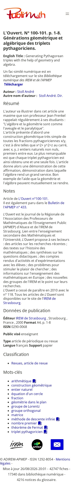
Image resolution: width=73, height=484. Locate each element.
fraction (17, 398)
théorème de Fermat (27, 427)
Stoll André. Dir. (51, 95)
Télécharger (13, 84)
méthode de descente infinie (33, 419)
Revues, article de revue (29, 363)
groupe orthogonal (26, 410)
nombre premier (24, 423)
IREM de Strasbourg (31, 318)
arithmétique (21, 381)
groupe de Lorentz (25, 406)
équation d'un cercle (27, 394)
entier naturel (21, 389)
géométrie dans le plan (28, 402)
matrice (17, 415)
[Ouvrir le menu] (67, 13)
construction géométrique (31, 385)
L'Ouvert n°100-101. (33, 198)
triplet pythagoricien (27, 431)
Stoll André (25, 91)
